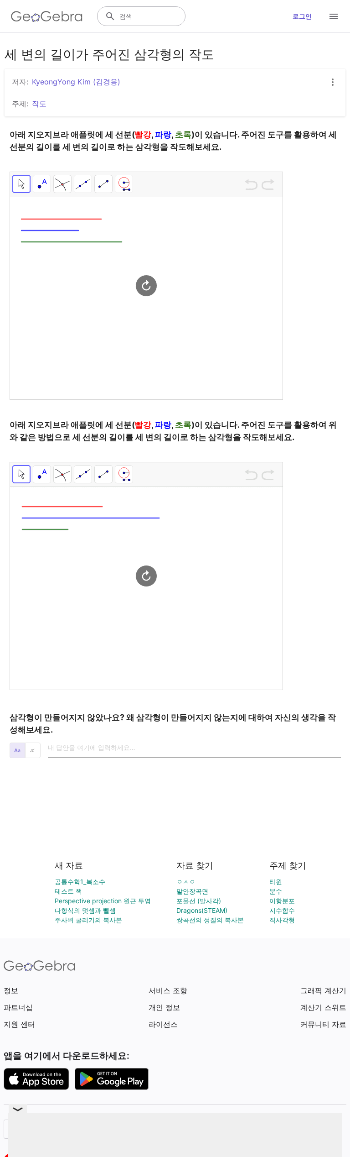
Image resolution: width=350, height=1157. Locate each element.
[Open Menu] (333, 16)
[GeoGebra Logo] (46, 16)
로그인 (302, 16)
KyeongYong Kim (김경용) (76, 81)
